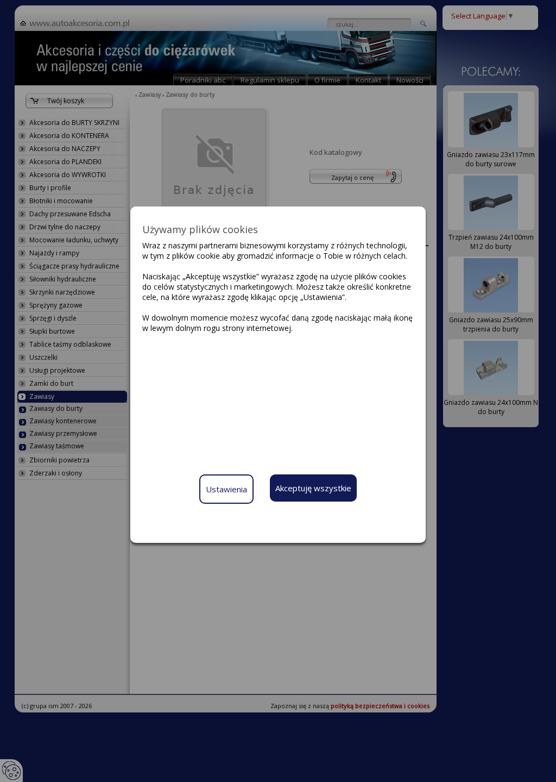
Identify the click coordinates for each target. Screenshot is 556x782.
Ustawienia (226, 489)
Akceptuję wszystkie (313, 488)
